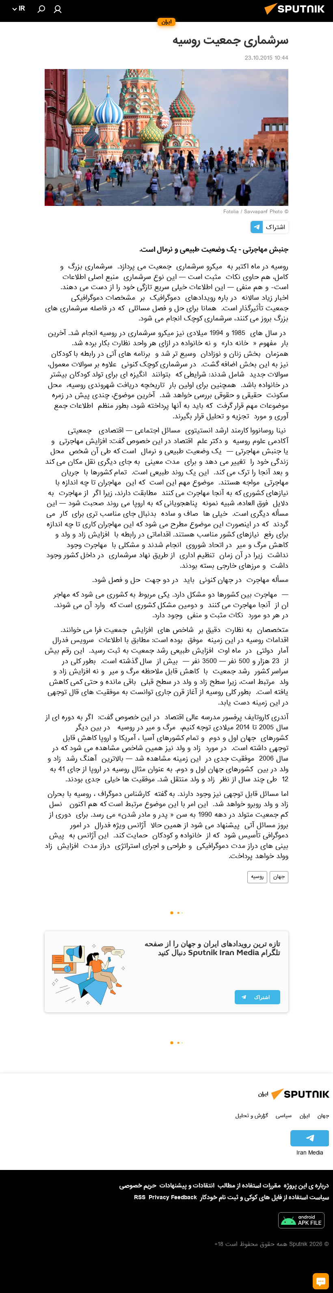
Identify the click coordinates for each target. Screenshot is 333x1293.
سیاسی (284, 1115)
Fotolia (231, 212)
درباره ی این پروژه (306, 1185)
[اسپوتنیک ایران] (297, 17)
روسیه (257, 877)
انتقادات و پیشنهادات (187, 1186)
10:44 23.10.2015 (266, 59)
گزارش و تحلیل (252, 1115)
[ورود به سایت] (58, 9)
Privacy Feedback (173, 1198)
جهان (279, 877)
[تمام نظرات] (321, 1281)
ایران (304, 1115)
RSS (139, 1197)
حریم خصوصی (137, 1185)
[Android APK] (301, 1222)
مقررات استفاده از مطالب (249, 1185)
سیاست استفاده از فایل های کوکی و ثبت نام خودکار (264, 1197)
